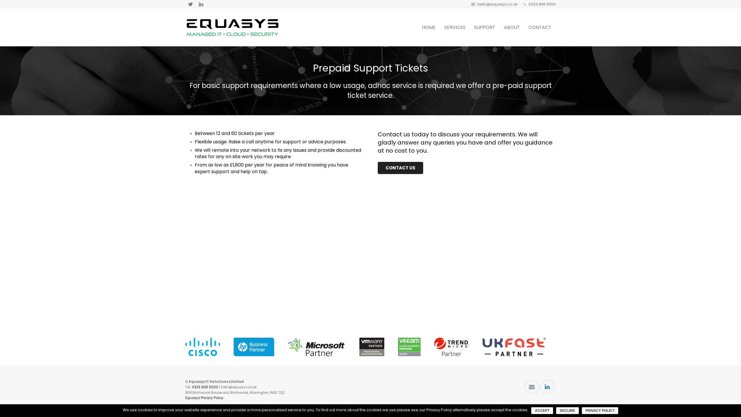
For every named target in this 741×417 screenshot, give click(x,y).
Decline (567, 411)
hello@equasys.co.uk (497, 4)
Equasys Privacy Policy (204, 398)
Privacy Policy (600, 411)
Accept (542, 411)
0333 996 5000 (542, 4)
